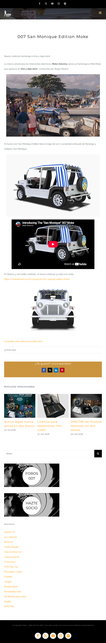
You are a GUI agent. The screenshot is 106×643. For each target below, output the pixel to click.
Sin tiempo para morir (15, 596)
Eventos (8, 576)
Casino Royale (11, 547)
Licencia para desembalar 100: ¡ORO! (49, 426)
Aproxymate (89, 625)
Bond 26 (8, 542)
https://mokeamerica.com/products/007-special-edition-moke (37, 279)
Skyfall (7, 601)
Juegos (8, 581)
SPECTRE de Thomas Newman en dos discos (86, 426)
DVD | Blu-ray (11, 566)
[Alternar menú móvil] (100, 12)
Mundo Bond (11, 586)
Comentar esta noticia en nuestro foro (23, 341)
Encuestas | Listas (13, 571)
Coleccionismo (11, 557)
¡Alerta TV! (9, 532)
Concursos (9, 562)
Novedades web (12, 591)
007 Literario (10, 537)
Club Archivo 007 (13, 552)
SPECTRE (9, 606)
